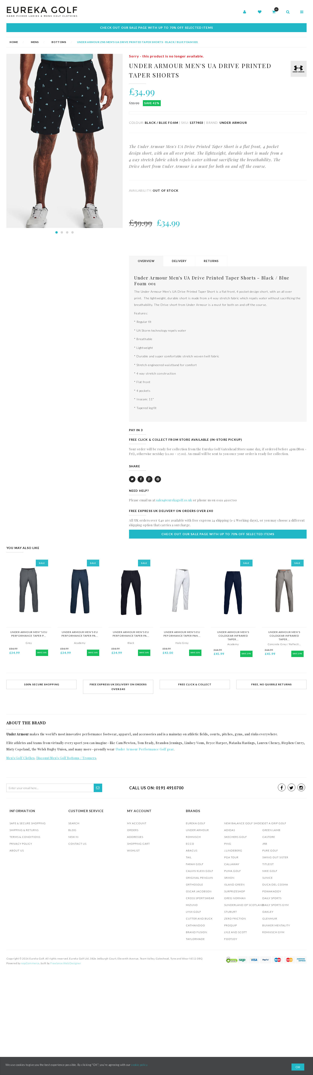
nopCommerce (30, 963)
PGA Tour (231, 857)
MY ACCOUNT (136, 823)
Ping (227, 843)
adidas (229, 830)
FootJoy (230, 939)
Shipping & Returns (24, 830)
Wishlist (133, 850)
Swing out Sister (275, 857)
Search (73, 823)
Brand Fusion (196, 932)
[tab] (146, 261)
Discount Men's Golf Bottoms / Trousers (66, 758)
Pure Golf (270, 850)
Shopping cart (138, 843)
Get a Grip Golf (274, 823)
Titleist (268, 864)
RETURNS (211, 261)
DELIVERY (179, 261)
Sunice (267, 877)
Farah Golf (195, 864)
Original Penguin (199, 877)
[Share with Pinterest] (158, 479)
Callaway (231, 864)
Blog (72, 830)
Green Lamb (271, 830)
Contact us (77, 843)
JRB (264, 843)
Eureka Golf (195, 823)
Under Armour (197, 830)
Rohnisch (193, 836)
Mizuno (192, 905)
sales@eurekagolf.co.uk (174, 500)
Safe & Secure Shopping (28, 823)
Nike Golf (269, 871)
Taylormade (195, 939)
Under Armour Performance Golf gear (145, 749)
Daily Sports (271, 898)
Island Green (234, 884)
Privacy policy (21, 843)
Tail (189, 857)
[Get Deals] (98, 788)
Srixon (229, 877)
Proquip (230, 925)
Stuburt (230, 911)
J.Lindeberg (233, 850)
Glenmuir (269, 918)
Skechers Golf (235, 836)
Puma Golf (232, 871)
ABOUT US (17, 850)
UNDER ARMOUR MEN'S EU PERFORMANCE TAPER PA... (80, 633)
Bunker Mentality (276, 925)
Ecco (190, 843)
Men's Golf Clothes (20, 758)
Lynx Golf (193, 911)
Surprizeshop (234, 891)
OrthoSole (194, 884)
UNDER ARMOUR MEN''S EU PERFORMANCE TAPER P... (28, 633)
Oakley (267, 911)
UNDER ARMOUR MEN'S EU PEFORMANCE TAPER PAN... (182, 633)
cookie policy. (139, 1064)
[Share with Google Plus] (149, 479)
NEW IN (73, 836)
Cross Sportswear (200, 898)
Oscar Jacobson (199, 891)
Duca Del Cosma (275, 884)
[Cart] (274, 12)
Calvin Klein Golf (199, 871)
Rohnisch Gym (273, 932)
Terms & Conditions (25, 836)
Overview (146, 261)
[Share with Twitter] (132, 479)
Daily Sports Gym (275, 905)
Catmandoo (195, 925)
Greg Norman (235, 898)
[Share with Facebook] (141, 479)
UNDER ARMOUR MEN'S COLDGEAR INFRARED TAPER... (233, 635)
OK (298, 1067)
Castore (268, 836)
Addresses (135, 836)
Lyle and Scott (235, 932)
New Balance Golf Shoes (243, 823)
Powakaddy (271, 891)
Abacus (191, 850)
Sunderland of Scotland (244, 905)
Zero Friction (235, 918)
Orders (132, 830)
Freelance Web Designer (65, 963)
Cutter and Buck (199, 918)
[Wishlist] (259, 12)
